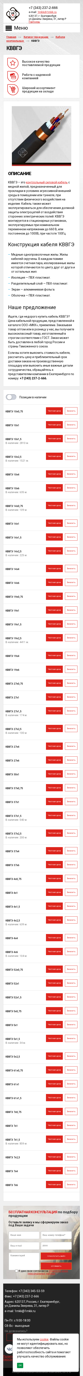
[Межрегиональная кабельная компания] (11, 14)
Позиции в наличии (32, 397)
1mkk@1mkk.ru (47, 12)
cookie (44, 1339)
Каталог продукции (36, 37)
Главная (11, 37)
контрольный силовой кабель (47, 182)
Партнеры (34, 21)
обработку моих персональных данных (48, 1272)
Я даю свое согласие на (43, 1272)
